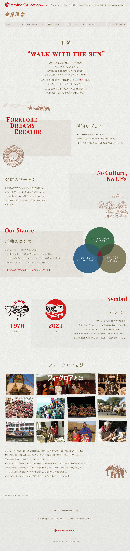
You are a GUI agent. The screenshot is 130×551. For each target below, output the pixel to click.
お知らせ (53, 5)
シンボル (91, 24)
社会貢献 (72, 5)
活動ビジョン (32, 24)
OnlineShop (122, 5)
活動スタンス (73, 24)
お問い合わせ (90, 519)
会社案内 (80, 5)
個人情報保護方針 (80, 519)
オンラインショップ (52, 519)
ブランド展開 (63, 5)
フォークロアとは (115, 24)
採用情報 (88, 5)
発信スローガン (53, 24)
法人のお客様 (98, 5)
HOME (55, 510)
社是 (8, 24)
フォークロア (78, 80)
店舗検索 (69, 510)
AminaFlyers (112, 5)
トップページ (9, 495)
